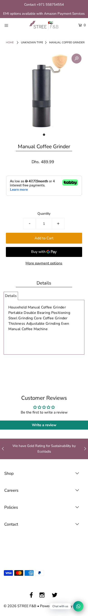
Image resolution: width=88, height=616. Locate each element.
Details (11, 295)
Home (10, 42)
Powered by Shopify (56, 606)
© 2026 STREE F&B (20, 606)
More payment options (43, 263)
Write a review (44, 425)
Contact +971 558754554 (44, 4)
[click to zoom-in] (76, 58)
